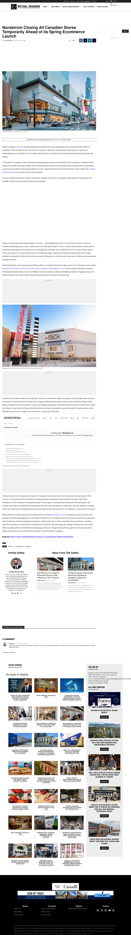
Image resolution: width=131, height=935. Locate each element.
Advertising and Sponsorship (77, 908)
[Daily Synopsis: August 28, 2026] (46, 685)
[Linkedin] (90, 40)
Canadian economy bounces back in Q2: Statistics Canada (20, 725)
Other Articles (18, 915)
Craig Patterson (8, 40)
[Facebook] (109, 1)
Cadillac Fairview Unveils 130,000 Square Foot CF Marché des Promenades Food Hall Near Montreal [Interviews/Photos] (104, 808)
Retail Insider (20, 701)
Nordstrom (18, 147)
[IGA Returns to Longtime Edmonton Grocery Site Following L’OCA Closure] (50, 564)
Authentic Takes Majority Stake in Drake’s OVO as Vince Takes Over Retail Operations (72, 835)
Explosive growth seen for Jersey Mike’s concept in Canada (20, 779)
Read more (104, 717)
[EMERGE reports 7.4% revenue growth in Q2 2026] (46, 796)
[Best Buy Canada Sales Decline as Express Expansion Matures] (72, 740)
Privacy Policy (45, 915)
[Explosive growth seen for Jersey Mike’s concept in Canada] (20, 768)
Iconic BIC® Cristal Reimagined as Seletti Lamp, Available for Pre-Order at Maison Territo (72, 698)
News (4, 543)
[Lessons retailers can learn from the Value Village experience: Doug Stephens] (46, 768)
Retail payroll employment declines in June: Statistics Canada (72, 779)
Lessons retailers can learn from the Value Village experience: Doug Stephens (46, 780)
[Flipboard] (111, 1)
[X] (85, 40)
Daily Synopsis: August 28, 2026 (46, 696)
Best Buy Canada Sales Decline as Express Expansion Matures (71, 751)
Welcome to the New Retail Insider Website (104, 711)
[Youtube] (109, 910)
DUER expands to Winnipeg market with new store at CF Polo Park (46, 725)
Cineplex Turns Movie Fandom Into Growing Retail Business (20, 751)
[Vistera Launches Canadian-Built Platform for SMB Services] (72, 796)
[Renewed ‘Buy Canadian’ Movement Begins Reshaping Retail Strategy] (46, 823)
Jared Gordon (20, 865)
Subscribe (58, 139)
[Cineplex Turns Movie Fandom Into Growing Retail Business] (20, 740)
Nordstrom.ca (58, 514)
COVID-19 (10, 546)
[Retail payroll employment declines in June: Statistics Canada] (72, 768)
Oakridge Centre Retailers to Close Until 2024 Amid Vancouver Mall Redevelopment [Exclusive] (104, 742)
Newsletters (18, 912)
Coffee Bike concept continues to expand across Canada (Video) (20, 807)
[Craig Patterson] (16, 563)
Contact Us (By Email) (48, 908)
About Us (17, 908)
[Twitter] (113, 1)
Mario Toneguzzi (20, 727)
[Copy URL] (94, 40)
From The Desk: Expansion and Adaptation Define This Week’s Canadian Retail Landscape (20, 698)
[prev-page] (38, 595)
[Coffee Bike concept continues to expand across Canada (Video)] (20, 796)
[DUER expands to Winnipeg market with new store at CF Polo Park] (46, 713)
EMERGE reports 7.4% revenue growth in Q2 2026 (46, 807)
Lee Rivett (20, 754)
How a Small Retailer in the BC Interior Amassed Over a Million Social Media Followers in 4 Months (104, 774)
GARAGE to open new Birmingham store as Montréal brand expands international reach (72, 863)
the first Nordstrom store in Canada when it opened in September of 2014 (35, 268)
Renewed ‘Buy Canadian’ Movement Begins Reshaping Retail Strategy (46, 835)
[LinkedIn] (107, 1)
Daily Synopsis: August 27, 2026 (20, 833)
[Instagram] (116, 1)
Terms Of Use (45, 912)
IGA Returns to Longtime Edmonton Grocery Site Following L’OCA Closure (48, 575)
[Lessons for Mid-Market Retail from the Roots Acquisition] (20, 851)
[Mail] (18, 593)
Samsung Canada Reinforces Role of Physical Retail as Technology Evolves (46, 863)
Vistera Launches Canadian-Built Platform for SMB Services (72, 807)
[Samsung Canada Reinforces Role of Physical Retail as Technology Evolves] (46, 851)
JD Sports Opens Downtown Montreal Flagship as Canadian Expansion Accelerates (80, 576)
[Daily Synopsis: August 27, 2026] (20, 823)
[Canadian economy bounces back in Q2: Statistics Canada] (20, 713)
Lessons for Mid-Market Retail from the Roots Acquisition (20, 862)
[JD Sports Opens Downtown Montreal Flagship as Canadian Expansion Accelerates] (81, 564)
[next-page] (41, 595)
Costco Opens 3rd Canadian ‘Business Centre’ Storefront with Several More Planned (104, 841)
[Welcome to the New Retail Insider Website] (104, 700)
